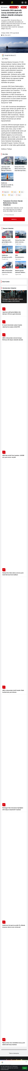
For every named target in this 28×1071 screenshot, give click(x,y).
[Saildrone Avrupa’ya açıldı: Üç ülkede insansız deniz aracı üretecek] (7, 180)
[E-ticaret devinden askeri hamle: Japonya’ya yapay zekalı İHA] (14, 322)
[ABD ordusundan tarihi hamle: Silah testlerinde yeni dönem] (14, 635)
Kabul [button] (24, 1068)
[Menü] (2, 2)
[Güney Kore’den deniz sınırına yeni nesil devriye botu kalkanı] (21, 163)
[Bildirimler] (25, 2)
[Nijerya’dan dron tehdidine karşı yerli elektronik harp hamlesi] (14, 988)
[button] (22, 2)
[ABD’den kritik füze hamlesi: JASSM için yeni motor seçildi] (14, 400)
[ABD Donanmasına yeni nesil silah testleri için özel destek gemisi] (20, 253)
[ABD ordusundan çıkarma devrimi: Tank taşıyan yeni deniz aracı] (7, 268)
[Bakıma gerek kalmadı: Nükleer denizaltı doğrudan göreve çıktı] (20, 268)
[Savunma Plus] (12, 2)
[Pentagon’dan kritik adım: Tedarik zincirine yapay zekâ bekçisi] (14, 296)
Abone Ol (14, 219)
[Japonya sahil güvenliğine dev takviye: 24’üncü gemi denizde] (7, 163)
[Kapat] (26, 1062)
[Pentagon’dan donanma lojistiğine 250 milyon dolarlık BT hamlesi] (14, 753)
